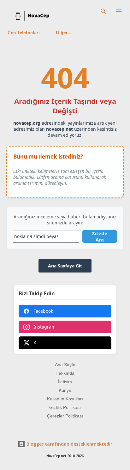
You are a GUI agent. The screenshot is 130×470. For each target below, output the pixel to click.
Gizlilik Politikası (65, 407)
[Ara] (103, 11)
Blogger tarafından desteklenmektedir (68, 444)
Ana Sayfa (65, 364)
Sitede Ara (99, 236)
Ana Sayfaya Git (65, 266)
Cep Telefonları (24, 32)
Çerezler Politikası (65, 415)
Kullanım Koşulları (65, 398)
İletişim (65, 381)
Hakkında (65, 373)
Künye (65, 390)
